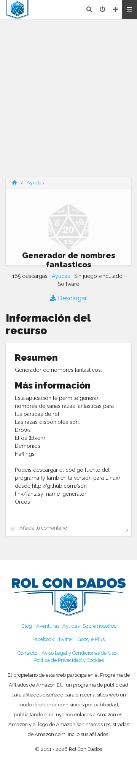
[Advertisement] (68, 102)
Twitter (65, 639)
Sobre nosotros (99, 626)
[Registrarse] (115, 9)
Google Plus (91, 639)
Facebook (43, 639)
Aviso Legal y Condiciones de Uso (78, 653)
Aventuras (47, 626)
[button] (129, 9)
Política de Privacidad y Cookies (68, 660)
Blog (26, 626)
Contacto (27, 653)
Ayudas (35, 183)
